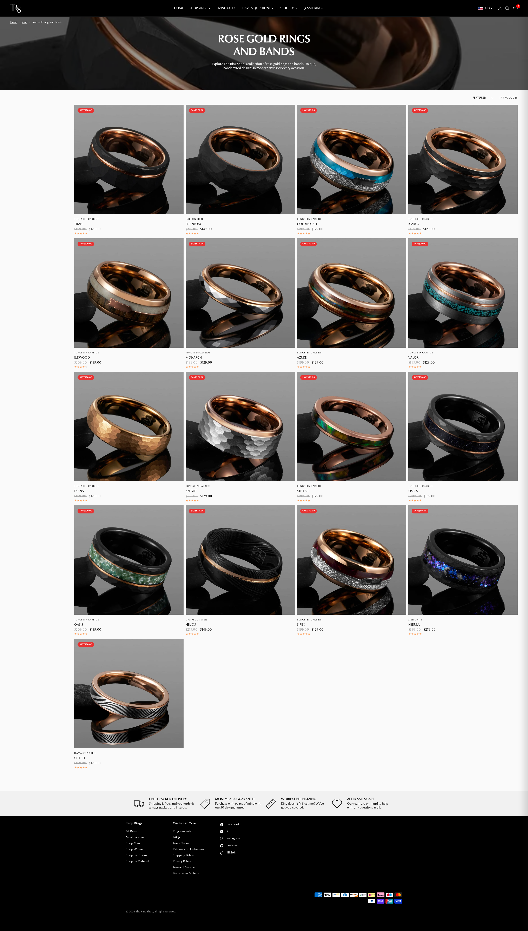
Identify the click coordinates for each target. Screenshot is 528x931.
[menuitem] (178, 8)
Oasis (78, 624)
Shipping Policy (183, 855)
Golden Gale (307, 224)
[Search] (507, 8)
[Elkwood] (129, 293)
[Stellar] (351, 426)
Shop (24, 22)
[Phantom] (240, 159)
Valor (413, 357)
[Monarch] (240, 293)
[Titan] (129, 159)
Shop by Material (137, 861)
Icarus (413, 224)
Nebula (414, 624)
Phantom (193, 224)
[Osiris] (463, 426)
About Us (287, 8)
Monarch (194, 357)
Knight (191, 491)
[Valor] (463, 293)
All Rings (132, 831)
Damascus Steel (196, 620)
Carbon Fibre (194, 219)
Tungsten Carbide (86, 219)
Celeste (79, 758)
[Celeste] (129, 693)
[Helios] (240, 560)
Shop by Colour (136, 855)
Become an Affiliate (186, 873)
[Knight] (240, 426)
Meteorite (415, 620)
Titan (78, 224)
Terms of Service (184, 867)
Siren (301, 624)
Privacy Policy (182, 861)
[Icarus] (463, 159)
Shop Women (135, 849)
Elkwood (82, 357)
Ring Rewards (182, 831)
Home (178, 8)
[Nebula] (463, 560)
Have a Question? (256, 8)
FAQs (176, 837)
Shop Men (133, 843)
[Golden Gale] (351, 159)
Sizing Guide (226, 8)
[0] (514, 8)
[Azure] (351, 293)
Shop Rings (198, 8)
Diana (79, 491)
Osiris (413, 491)
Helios (191, 624)
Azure (301, 357)
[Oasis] (129, 560)
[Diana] (129, 426)
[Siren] (351, 560)
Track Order (181, 843)
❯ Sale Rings (313, 8)
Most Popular (135, 837)
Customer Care (184, 823)
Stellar (303, 491)
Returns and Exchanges (188, 849)
